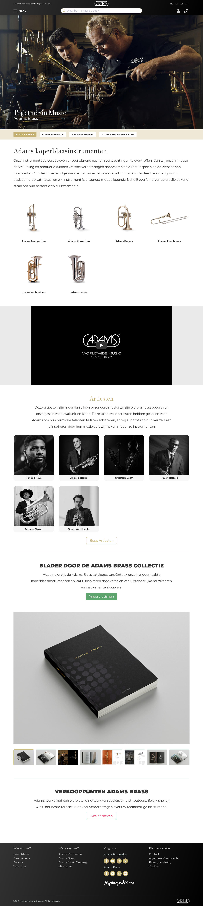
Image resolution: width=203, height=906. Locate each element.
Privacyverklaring (160, 862)
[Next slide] (184, 758)
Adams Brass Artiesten (118, 134)
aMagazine (65, 866)
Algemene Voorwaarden (164, 858)
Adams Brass (25, 134)
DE (182, 4)
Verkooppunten (83, 134)
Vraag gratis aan (101, 596)
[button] (23, 757)
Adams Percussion (70, 854)
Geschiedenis (21, 858)
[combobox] (101, 10)
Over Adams (21, 854)
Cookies (154, 866)
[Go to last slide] (18, 758)
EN (177, 4)
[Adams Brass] (107, 873)
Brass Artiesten (102, 540)
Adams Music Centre (72, 862)
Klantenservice (53, 134)
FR (187, 4)
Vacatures (19, 866)
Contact (154, 854)
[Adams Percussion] (107, 861)
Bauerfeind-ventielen (152, 180)
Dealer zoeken (101, 816)
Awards (18, 862)
